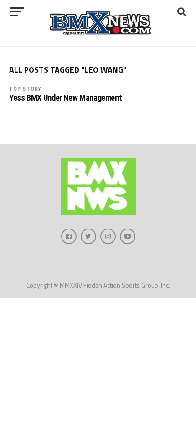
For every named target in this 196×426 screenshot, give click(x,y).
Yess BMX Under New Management (65, 97)
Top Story (25, 88)
